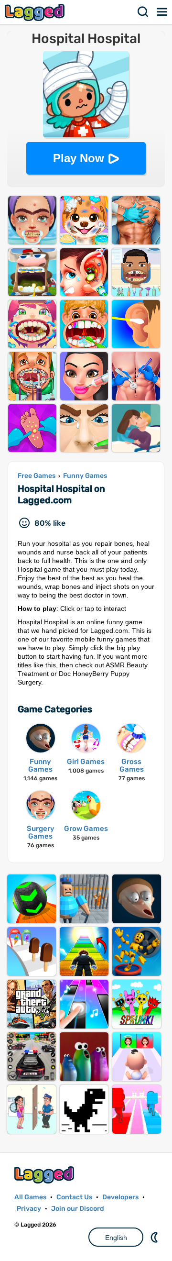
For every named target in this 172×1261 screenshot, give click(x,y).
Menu (162, 12)
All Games (30, 1197)
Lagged (36, 12)
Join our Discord (77, 1209)
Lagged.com (45, 1174)
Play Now (78, 158)
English (116, 1237)
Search (143, 12)
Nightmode (155, 1237)
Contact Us (74, 1197)
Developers (120, 1197)
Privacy (29, 1209)
